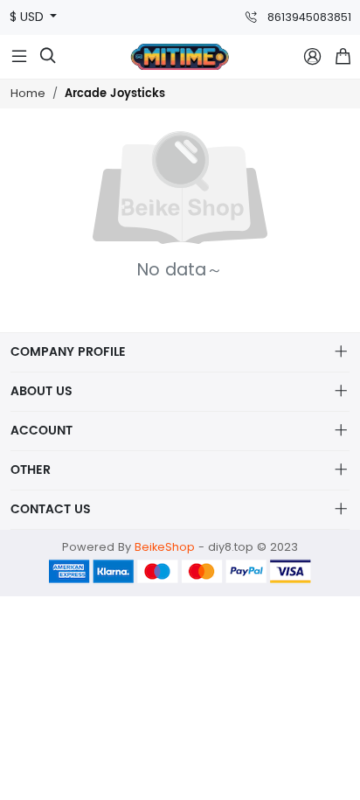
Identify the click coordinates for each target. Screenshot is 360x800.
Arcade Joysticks (115, 94)
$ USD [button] (28, 17)
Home (27, 93)
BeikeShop (165, 546)
